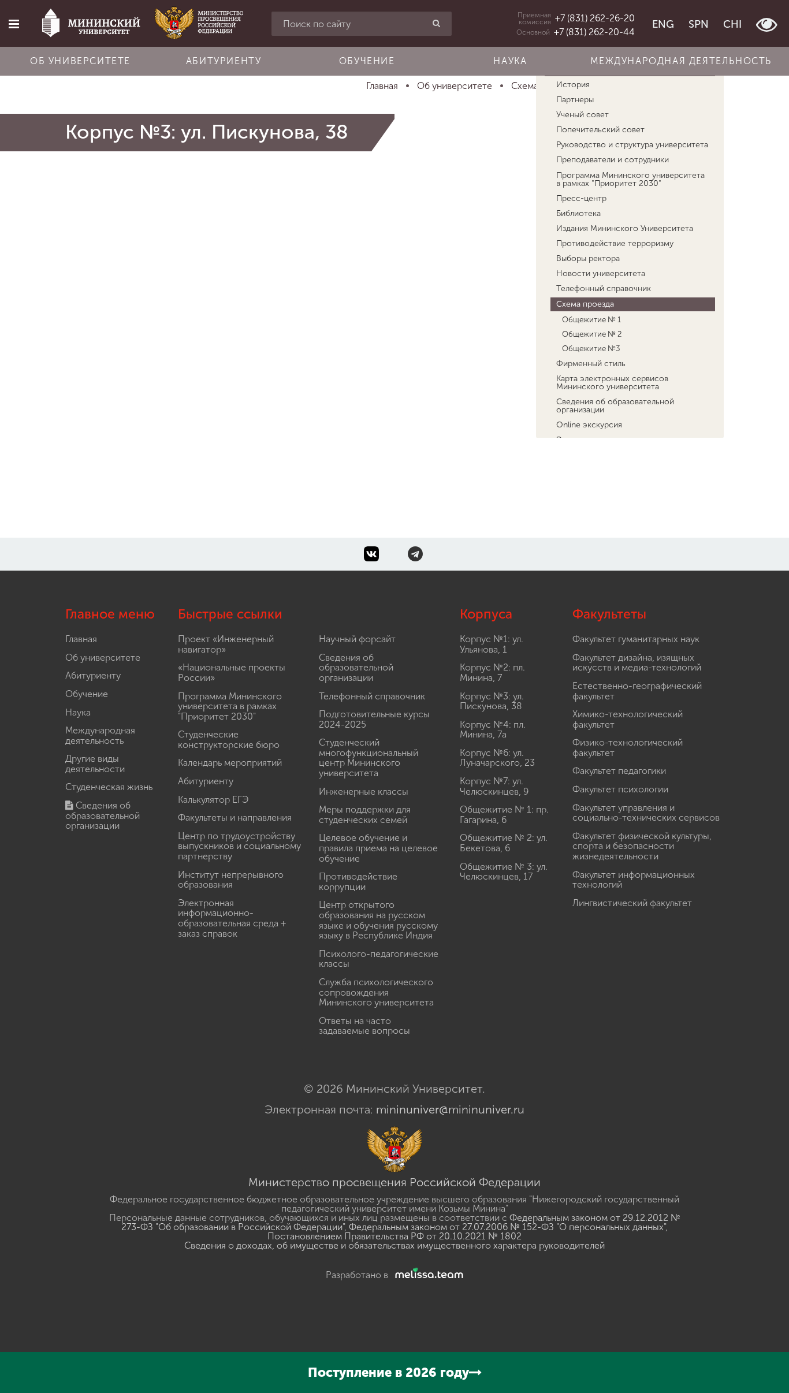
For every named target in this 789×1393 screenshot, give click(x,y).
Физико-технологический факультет (627, 747)
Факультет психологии (620, 789)
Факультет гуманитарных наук (635, 639)
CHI (732, 24)
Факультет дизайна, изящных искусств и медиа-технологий (636, 662)
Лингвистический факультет (632, 902)
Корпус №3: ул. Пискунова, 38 (492, 701)
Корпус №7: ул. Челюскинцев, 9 (494, 786)
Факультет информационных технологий (633, 880)
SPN (698, 24)
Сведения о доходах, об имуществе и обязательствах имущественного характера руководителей (394, 1245)
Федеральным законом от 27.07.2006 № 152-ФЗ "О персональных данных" (507, 1226)
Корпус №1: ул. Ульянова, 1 (491, 644)
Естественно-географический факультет (637, 691)
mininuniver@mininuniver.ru (450, 1109)
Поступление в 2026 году (388, 1372)
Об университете (80, 60)
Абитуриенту (224, 60)
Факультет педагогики (619, 770)
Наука (510, 60)
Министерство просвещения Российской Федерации (394, 1182)
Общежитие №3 (591, 348)
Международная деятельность (681, 60)
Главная (81, 639)
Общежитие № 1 (591, 319)
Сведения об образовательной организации (102, 815)
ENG (663, 24)
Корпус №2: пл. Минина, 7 (492, 672)
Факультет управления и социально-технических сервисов (646, 813)
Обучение (367, 60)
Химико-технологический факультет (627, 719)
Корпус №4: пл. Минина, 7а (493, 729)
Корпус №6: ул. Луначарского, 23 (497, 758)
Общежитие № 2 (592, 333)
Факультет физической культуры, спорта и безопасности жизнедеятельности (642, 846)
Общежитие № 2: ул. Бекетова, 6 (504, 843)
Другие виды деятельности (95, 763)
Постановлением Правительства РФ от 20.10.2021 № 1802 (394, 1236)
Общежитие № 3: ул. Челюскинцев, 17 (504, 871)
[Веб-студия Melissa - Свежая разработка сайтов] (426, 1274)
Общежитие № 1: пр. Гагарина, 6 (504, 814)
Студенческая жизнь (108, 786)
